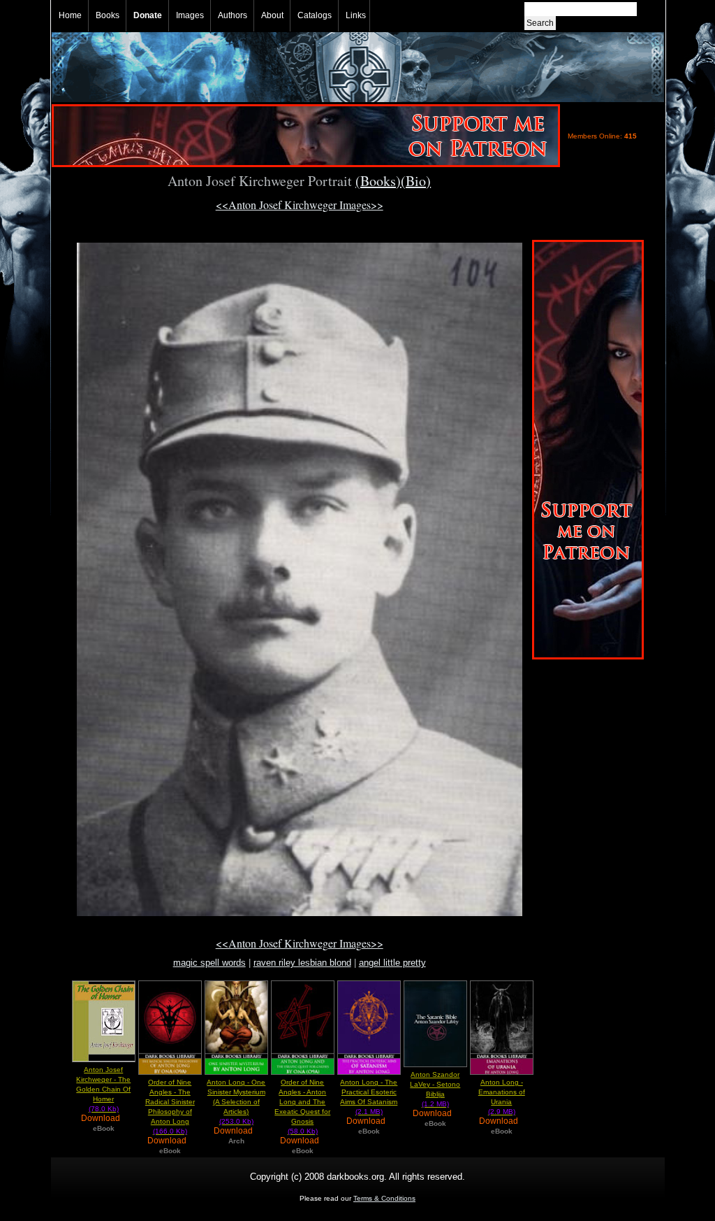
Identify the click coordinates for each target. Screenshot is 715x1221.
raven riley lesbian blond (302, 962)
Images (190, 15)
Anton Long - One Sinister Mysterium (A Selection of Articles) (236, 1101)
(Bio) (416, 180)
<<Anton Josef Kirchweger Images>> (299, 204)
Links (356, 15)
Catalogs (314, 15)
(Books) (378, 180)
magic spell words (209, 962)
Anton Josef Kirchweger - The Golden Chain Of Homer (103, 1089)
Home (70, 15)
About (272, 15)
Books (107, 15)
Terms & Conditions (384, 1198)
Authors (232, 15)
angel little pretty (392, 962)
